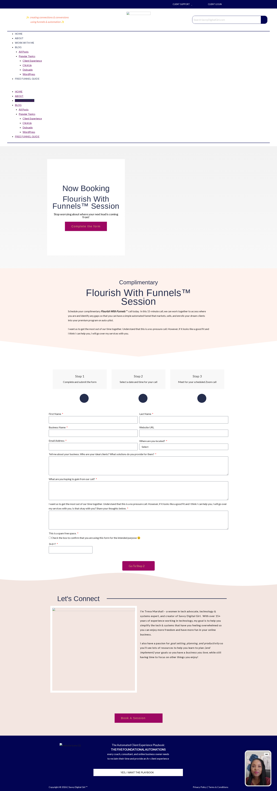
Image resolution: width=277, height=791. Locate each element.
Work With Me (24, 42)
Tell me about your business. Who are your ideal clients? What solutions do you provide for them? (102, 454)
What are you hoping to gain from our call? (72, 479)
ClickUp (27, 65)
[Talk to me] (258, 768)
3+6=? (52, 543)
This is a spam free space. (63, 533)
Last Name (145, 413)
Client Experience (32, 60)
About (19, 38)
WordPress (29, 74)
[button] (138, 87)
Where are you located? (152, 440)
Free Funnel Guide (27, 78)
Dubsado (28, 69)
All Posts (24, 51)
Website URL (146, 427)
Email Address (57, 440)
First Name (55, 413)
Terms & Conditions (218, 787)
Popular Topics (27, 56)
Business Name (57, 427)
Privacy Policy (199, 787)
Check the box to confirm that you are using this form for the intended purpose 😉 (95, 537)
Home (18, 33)
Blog (18, 47)
